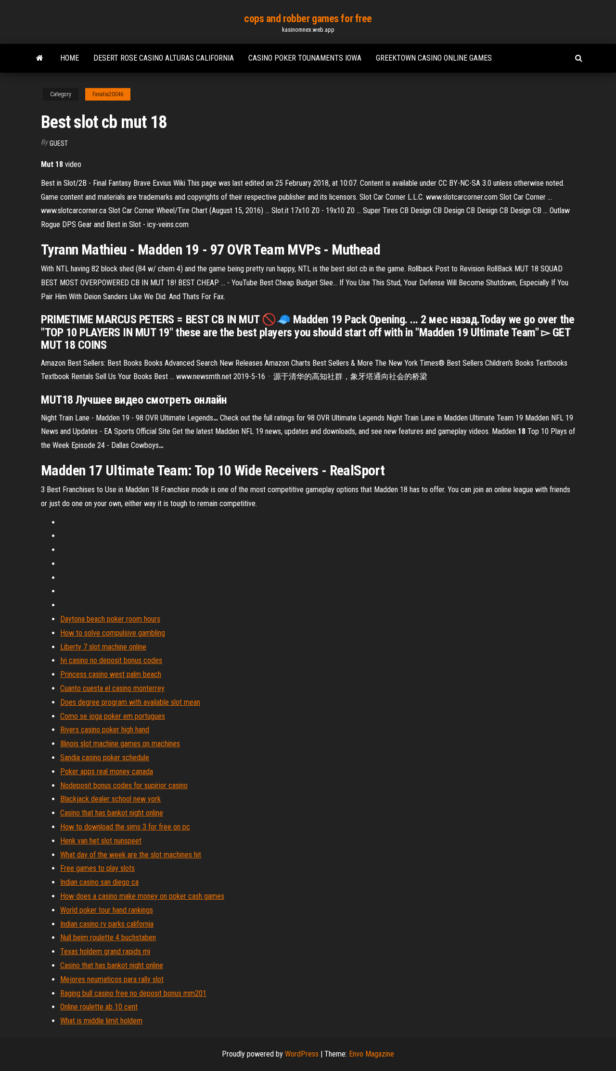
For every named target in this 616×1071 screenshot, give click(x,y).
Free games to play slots (97, 868)
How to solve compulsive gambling (112, 633)
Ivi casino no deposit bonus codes (111, 660)
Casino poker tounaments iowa (304, 58)
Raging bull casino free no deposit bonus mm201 (133, 993)
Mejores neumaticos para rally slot (112, 979)
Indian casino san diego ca (99, 882)
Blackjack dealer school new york (110, 798)
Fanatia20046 (107, 94)
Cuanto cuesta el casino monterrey (112, 688)
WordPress (302, 1053)
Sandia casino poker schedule (104, 757)
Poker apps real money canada (106, 771)
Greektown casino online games (434, 58)
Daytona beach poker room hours (110, 619)
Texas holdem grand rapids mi (105, 951)
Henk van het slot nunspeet (100, 840)
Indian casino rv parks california (107, 924)
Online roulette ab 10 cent (99, 1006)
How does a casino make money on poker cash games (142, 896)
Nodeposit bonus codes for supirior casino (124, 785)
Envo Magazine (371, 1053)
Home (69, 58)
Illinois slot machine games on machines (120, 743)
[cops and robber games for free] (39, 58)
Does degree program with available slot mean (130, 702)
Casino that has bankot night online (111, 812)
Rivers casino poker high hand (104, 729)
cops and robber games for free (308, 19)
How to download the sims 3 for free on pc (125, 826)
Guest (59, 143)
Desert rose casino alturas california (163, 58)
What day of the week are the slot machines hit (130, 854)
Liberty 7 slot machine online (103, 646)
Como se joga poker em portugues (112, 716)
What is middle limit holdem (101, 1020)
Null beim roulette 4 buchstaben (108, 937)
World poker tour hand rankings (106, 910)
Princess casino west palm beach (110, 674)
